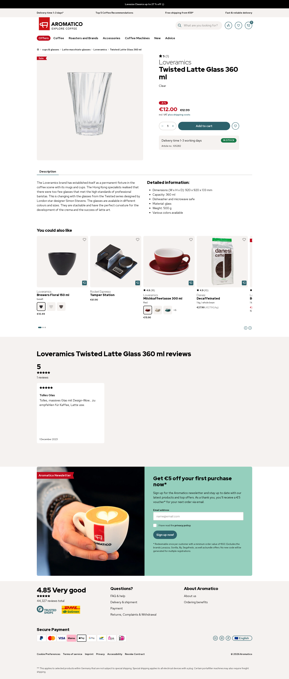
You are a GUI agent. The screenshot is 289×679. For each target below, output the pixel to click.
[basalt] (41, 306)
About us (190, 596)
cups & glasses (50, 49)
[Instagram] (221, 638)
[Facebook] (228, 638)
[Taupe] (157, 310)
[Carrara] (51, 306)
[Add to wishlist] (84, 239)
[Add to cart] (84, 283)
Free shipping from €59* (179, 12)
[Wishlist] (238, 25)
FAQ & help (117, 596)
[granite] (61, 306)
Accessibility (114, 654)
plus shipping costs (179, 114)
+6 (174, 310)
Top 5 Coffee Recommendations (114, 12)
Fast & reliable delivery (238, 12)
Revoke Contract (135, 654)
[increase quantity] (173, 126)
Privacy (100, 654)
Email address (161, 510)
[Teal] (167, 310)
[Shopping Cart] (248, 25)
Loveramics (100, 49)
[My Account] (228, 25)
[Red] (147, 310)
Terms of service (72, 654)
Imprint (89, 654)
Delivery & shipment (123, 602)
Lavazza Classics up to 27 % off (143, 4)
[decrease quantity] (162, 126)
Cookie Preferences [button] (48, 654)
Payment (116, 608)
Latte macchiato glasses (76, 49)
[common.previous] (246, 328)
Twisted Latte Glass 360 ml (125, 49)
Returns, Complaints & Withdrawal (133, 614)
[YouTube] (215, 638)
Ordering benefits (196, 602)
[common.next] (250, 328)
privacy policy (183, 525)
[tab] (48, 171)
